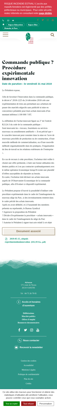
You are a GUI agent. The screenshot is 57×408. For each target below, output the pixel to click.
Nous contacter (31, 340)
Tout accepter (12, 403)
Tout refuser (28, 403)
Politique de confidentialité (28, 374)
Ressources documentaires (28, 323)
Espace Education (15, 24)
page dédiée (45, 13)
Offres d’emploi (28, 319)
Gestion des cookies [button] (28, 361)
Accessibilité (28, 365)
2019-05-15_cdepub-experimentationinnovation (25, 240)
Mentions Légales (28, 370)
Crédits (28, 383)
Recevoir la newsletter (31, 347)
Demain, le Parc (11, 28)
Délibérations (28, 313)
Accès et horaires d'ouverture (31, 304)
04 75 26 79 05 (31, 293)
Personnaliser (45, 403)
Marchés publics (28, 316)
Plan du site (28, 379)
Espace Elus (32, 24)
